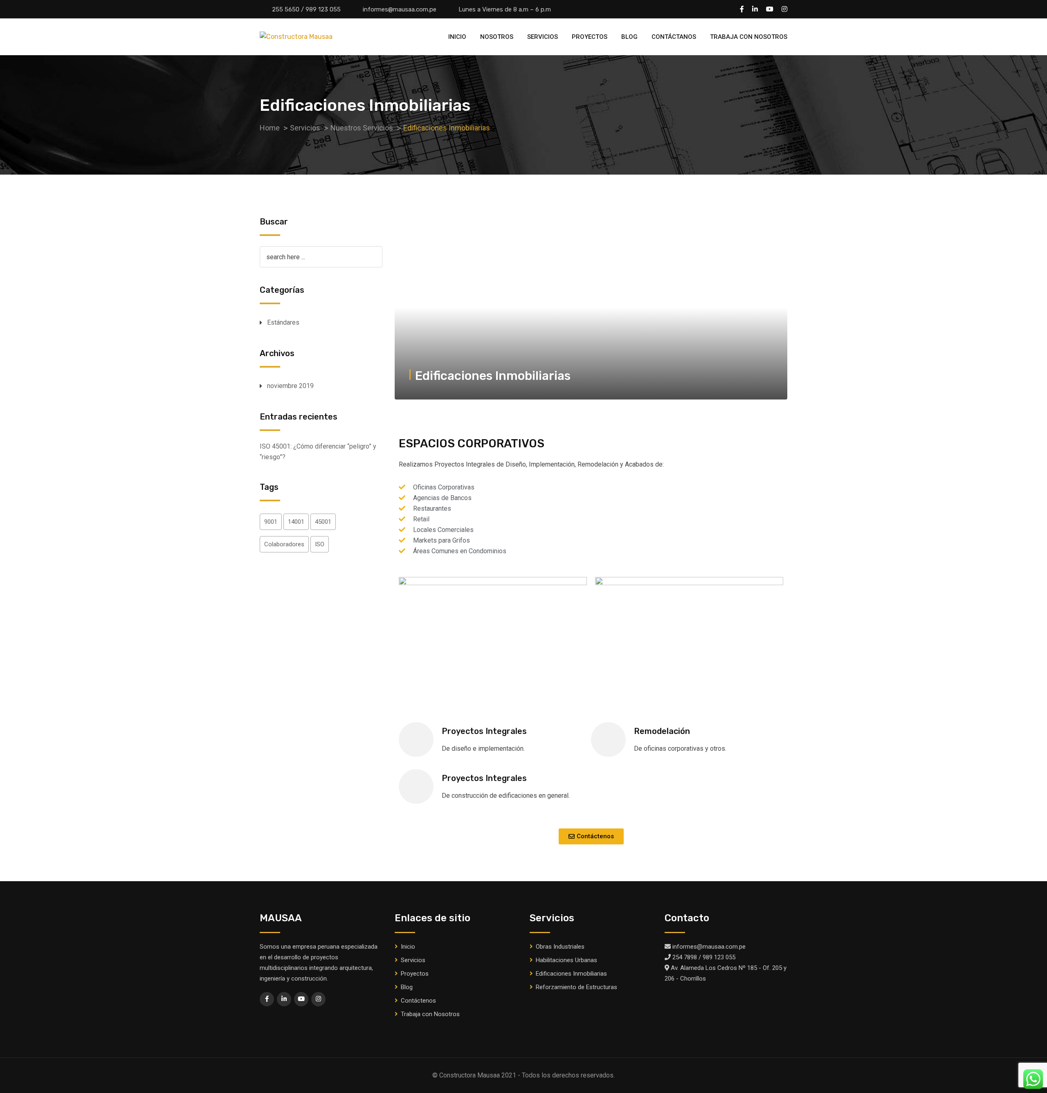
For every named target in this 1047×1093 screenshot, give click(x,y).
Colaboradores (284, 544)
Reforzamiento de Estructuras (576, 987)
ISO (319, 544)
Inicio (457, 36)
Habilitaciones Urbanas (566, 960)
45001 (323, 521)
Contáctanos (674, 36)
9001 (270, 521)
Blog (629, 36)
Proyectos (589, 36)
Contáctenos (418, 1000)
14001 (296, 521)
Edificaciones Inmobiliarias (571, 973)
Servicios (542, 36)
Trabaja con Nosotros (748, 36)
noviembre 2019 (290, 386)
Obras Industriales (560, 946)
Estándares (283, 322)
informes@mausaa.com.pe (399, 9)
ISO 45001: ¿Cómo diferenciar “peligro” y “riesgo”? (318, 451)
